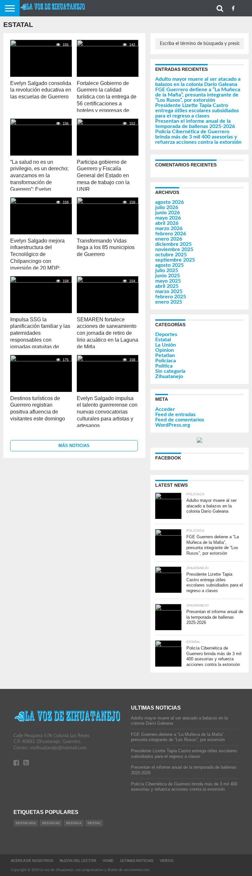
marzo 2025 (168, 291)
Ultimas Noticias (136, 861)
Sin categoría (170, 371)
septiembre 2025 (175, 260)
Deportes (166, 334)
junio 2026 (167, 212)
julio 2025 (166, 270)
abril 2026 (166, 223)
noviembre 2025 (174, 249)
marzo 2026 (168, 228)
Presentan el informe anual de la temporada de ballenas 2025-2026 (195, 123)
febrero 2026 (170, 233)
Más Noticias (74, 445)
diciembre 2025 (173, 244)
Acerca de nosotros (32, 861)
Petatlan (165, 355)
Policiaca (165, 360)
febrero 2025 (170, 296)
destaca (73, 823)
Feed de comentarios (179, 419)
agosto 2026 (169, 202)
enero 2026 (168, 239)
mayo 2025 (168, 281)
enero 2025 (168, 302)
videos (166, 861)
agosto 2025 (169, 265)
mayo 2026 (168, 218)
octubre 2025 (171, 254)
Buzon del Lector (78, 861)
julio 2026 (166, 207)
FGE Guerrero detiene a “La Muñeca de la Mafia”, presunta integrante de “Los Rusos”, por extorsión (197, 95)
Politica (164, 366)
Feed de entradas (175, 414)
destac (94, 823)
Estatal (163, 339)
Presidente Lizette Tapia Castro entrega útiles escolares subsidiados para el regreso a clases (197, 110)
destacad (51, 823)
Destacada (26, 823)
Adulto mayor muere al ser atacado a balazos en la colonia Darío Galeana (198, 81)
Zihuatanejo (169, 376)
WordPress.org (172, 425)
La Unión (165, 345)
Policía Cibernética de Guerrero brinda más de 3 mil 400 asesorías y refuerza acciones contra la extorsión (198, 137)
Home (108, 861)
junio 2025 (167, 275)
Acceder (165, 409)
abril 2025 (166, 286)
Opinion (164, 350)
